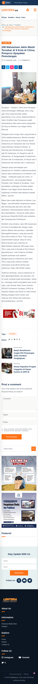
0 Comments (25, 60)
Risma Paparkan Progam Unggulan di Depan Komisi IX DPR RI (25, 369)
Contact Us (5, 644)
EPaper (4, 17)
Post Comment (11, 437)
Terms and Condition (15, 674)
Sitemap (26, 674)
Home (4, 25)
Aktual (18, 17)
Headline (11, 17)
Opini (23, 17)
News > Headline (15, 25)
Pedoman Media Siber (9, 624)
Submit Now (19, 573)
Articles (4, 642)
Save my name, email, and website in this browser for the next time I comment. (18, 430)
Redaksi (4, 626)
